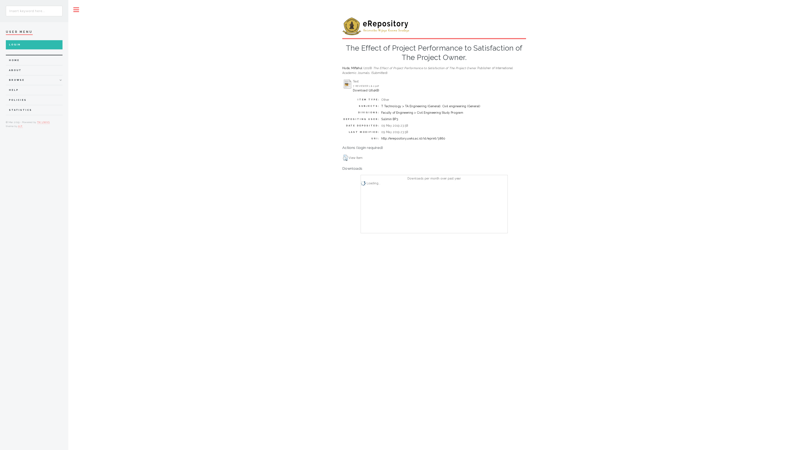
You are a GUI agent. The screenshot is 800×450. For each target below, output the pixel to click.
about (15, 70)
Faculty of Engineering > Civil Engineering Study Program (422, 112)
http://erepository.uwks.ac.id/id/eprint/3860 (413, 138)
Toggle (76, 10)
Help (13, 90)
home (14, 60)
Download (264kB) (366, 90)
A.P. (20, 126)
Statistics (20, 110)
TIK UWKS (43, 122)
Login (15, 44)
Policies (18, 100)
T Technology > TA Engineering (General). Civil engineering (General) (430, 106)
